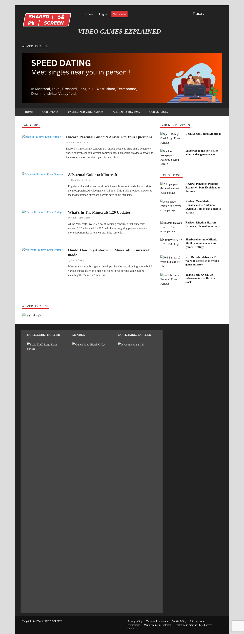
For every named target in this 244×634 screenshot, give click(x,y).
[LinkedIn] (216, 14)
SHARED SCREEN (51, 621)
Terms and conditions (157, 621)
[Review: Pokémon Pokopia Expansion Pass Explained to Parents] (171, 184)
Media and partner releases (157, 625)
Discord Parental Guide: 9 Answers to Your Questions (109, 137)
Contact (131, 628)
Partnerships (134, 625)
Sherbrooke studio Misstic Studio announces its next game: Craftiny (201, 243)
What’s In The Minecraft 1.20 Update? (99, 212)
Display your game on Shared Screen (193, 625)
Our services (158, 112)
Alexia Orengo (78, 260)
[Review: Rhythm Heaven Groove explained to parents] (171, 222)
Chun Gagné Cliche (78, 142)
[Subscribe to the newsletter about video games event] (171, 151)
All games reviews (126, 112)
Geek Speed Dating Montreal (203, 133)
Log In (103, 14)
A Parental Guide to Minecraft (92, 175)
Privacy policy (135, 621)
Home (89, 14)
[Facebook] (211, 14)
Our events (50, 112)
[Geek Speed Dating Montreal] (171, 134)
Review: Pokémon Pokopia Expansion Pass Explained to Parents (202, 187)
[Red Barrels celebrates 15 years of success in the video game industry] (171, 257)
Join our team (197, 621)
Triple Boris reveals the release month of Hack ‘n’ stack (200, 278)
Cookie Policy (179, 621)
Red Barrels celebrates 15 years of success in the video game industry (202, 261)
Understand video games (85, 112)
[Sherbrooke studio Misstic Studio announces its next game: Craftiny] (171, 239)
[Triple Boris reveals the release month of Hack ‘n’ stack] (171, 275)
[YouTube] (221, 14)
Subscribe (119, 14)
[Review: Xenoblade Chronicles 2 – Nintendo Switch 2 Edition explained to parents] (171, 201)
